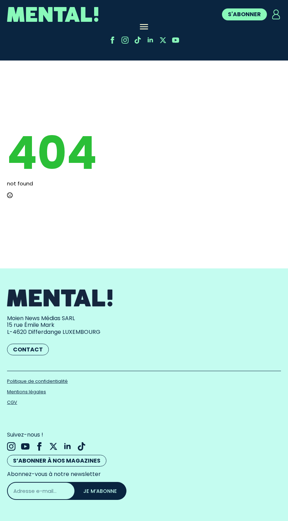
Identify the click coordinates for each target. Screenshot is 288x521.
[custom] (137, 40)
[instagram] (125, 40)
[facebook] (112, 40)
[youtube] (175, 40)
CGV (12, 402)
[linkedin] (150, 40)
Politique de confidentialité (37, 381)
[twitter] (162, 40)
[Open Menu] (144, 27)
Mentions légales (26, 392)
